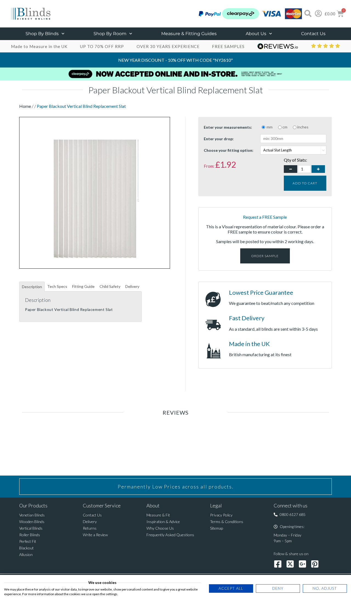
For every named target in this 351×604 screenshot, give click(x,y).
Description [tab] (32, 286)
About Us (256, 33)
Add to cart (305, 183)
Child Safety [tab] (110, 286)
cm (284, 127)
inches (302, 127)
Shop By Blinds (42, 33)
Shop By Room (110, 33)
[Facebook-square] (278, 564)
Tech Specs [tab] (57, 286)
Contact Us (313, 33)
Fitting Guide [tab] (83, 286)
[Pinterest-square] (315, 564)
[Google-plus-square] (302, 564)
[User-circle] (318, 13)
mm (270, 127)
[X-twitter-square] (290, 564)
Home (25, 106)
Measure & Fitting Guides (189, 33)
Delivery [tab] (132, 286)
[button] (289, 514)
